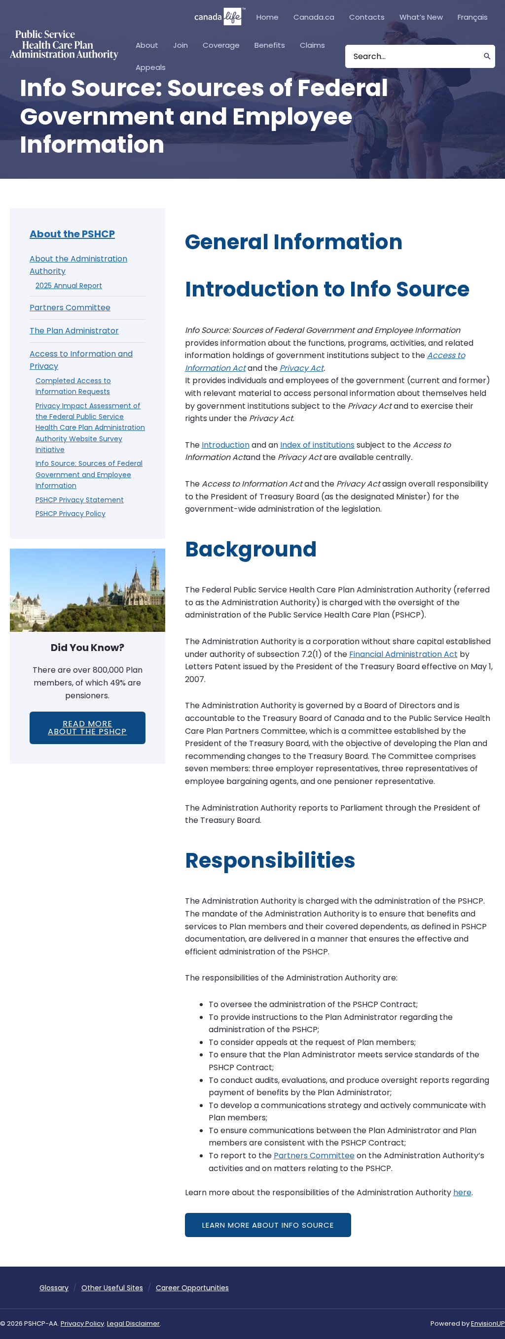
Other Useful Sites (112, 1288)
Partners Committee (70, 307)
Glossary (54, 1288)
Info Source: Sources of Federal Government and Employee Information (89, 474)
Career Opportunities (192, 1288)
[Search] (487, 56)
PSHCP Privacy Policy (71, 514)
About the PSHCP (72, 234)
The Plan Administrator (74, 330)
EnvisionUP (488, 1323)
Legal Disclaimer (133, 1323)
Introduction (226, 445)
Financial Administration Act (403, 654)
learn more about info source (268, 1225)
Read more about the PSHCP (87, 727)
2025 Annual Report (69, 286)
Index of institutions (317, 445)
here (462, 1192)
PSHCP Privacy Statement (80, 500)
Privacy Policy (82, 1323)
